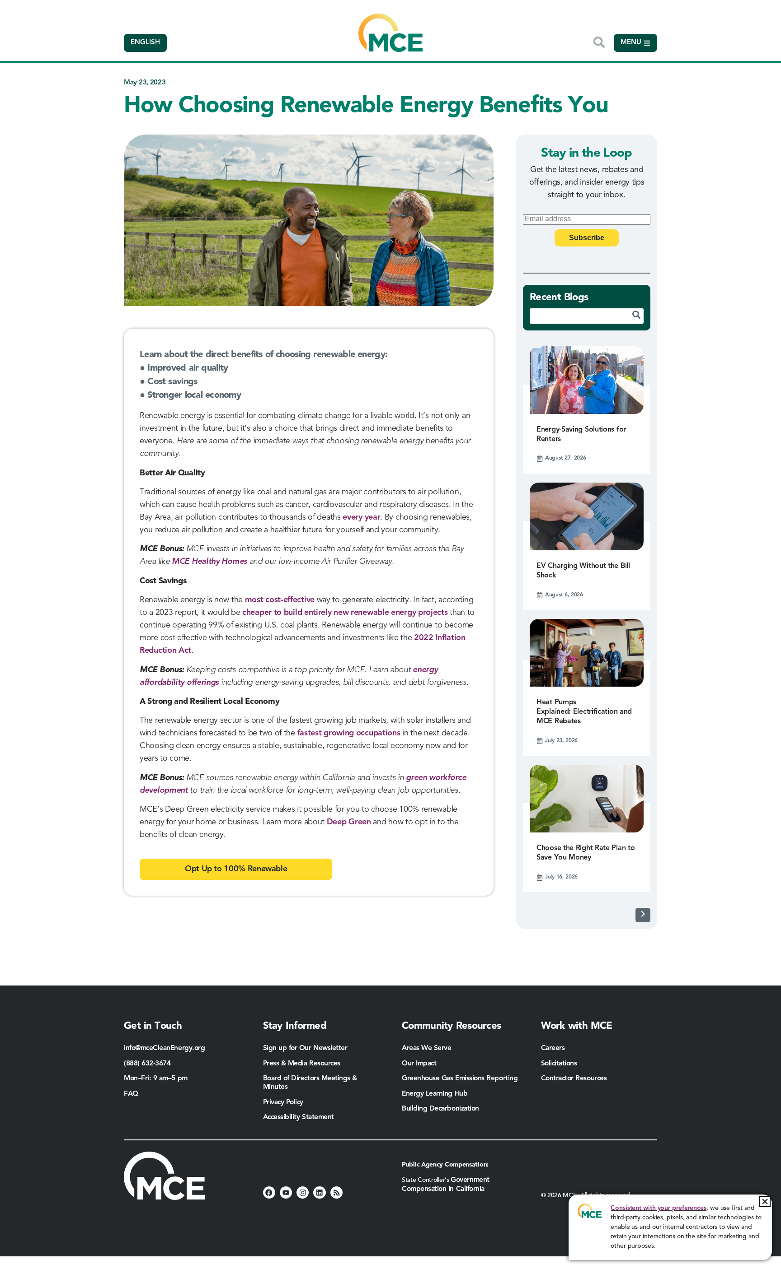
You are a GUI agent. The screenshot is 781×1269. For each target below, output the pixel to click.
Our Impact (419, 1063)
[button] (765, 1201)
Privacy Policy (283, 1102)
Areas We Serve (427, 1048)
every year (361, 517)
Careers (553, 1048)
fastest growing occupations (348, 733)
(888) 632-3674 (147, 1063)
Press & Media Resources (301, 1063)
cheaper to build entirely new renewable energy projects (345, 613)
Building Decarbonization (440, 1108)
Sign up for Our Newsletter (305, 1048)
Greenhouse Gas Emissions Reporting (460, 1078)
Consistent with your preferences (658, 1208)
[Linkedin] (319, 1192)
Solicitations (559, 1063)
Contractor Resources (575, 1078)
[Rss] (336, 1192)
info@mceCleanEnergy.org (164, 1048)
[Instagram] (302, 1192)
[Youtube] (286, 1192)
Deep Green (349, 822)
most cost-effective (280, 600)
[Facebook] (269, 1192)
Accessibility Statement (298, 1117)
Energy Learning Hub (434, 1093)
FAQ (131, 1093)
